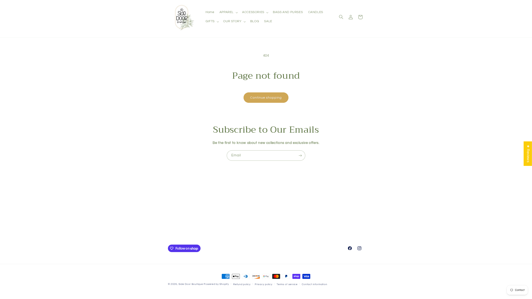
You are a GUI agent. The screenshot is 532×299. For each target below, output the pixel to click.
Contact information (314, 284)
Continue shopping (266, 97)
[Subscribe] (300, 155)
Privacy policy (263, 284)
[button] (228, 12)
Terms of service (287, 284)
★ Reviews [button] (528, 154)
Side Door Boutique (191, 284)
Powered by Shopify (216, 284)
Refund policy (242, 284)
